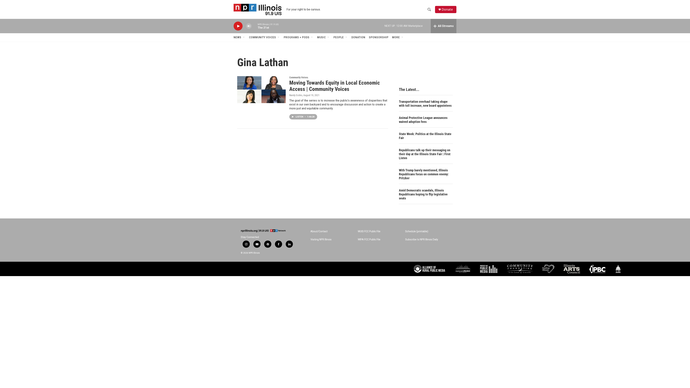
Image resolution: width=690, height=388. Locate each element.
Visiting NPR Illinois (321, 239)
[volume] (249, 26)
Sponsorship (378, 37)
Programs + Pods (296, 37)
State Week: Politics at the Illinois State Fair (425, 136)
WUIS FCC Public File (369, 231)
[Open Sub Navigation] (244, 37)
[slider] (254, 26)
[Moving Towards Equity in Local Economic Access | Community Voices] (261, 89)
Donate (447, 9)
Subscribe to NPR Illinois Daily (421, 239)
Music (321, 37)
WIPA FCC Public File (369, 239)
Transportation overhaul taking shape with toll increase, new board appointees (425, 103)
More (396, 37)
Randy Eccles (295, 95)
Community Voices (262, 37)
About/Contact (319, 231)
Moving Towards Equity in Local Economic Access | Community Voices (334, 86)
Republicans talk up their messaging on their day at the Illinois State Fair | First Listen (424, 154)
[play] (238, 26)
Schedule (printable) (416, 231)
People (339, 37)
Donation (358, 37)
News (237, 37)
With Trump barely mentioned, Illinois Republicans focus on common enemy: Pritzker (424, 174)
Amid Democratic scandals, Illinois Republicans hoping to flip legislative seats (423, 194)
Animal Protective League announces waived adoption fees (423, 120)
